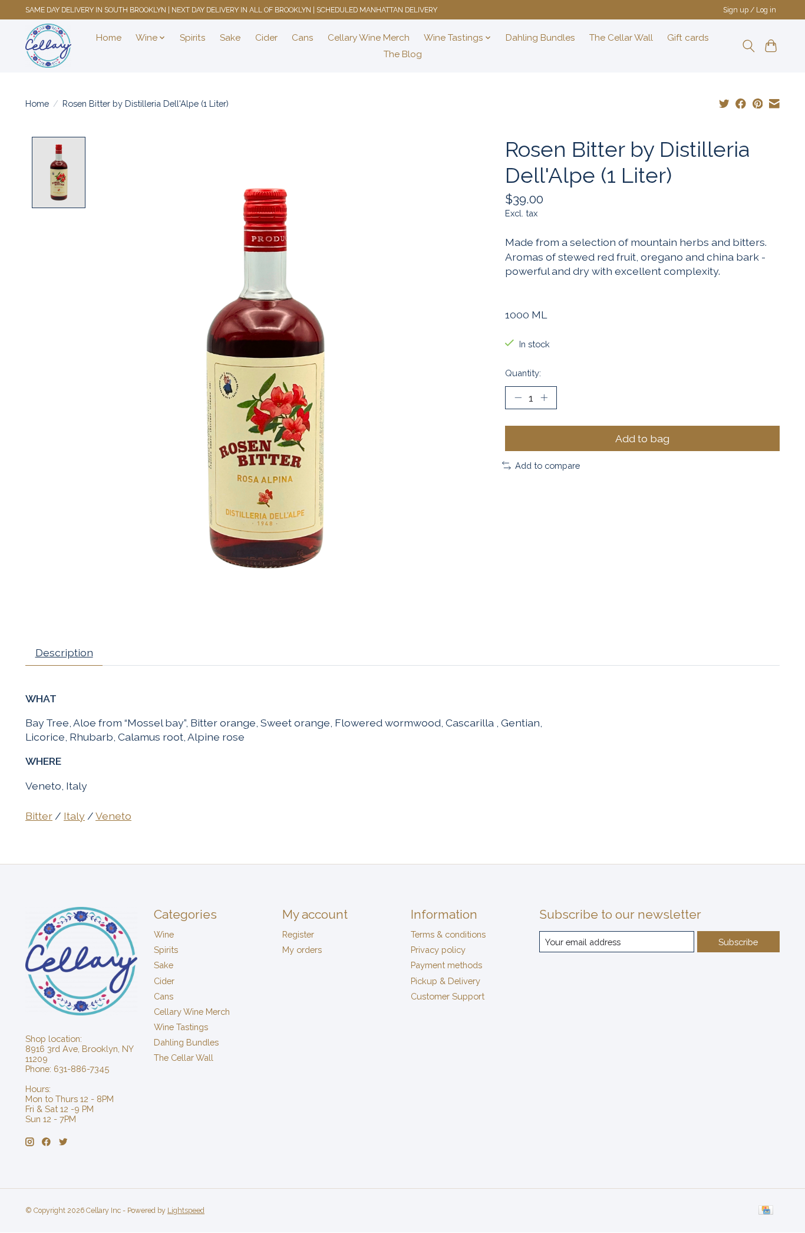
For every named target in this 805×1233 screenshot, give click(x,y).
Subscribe (738, 942)
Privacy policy (438, 950)
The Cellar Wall (621, 37)
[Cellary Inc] (48, 46)
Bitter (38, 816)
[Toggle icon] (748, 46)
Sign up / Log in (749, 10)
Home (108, 37)
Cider (266, 37)
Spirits (193, 37)
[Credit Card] (765, 1210)
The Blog (403, 54)
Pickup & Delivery (445, 981)
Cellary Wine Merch (369, 37)
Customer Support (447, 996)
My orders (302, 950)
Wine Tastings (181, 1027)
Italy (74, 816)
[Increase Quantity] (544, 397)
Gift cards (688, 37)
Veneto (113, 816)
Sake (230, 37)
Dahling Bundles (540, 37)
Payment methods (446, 965)
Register (298, 934)
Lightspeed (185, 1210)
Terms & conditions (448, 934)
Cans (303, 37)
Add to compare (547, 466)
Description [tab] (64, 652)
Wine (164, 934)
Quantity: (523, 373)
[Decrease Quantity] (518, 397)
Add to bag (642, 438)
